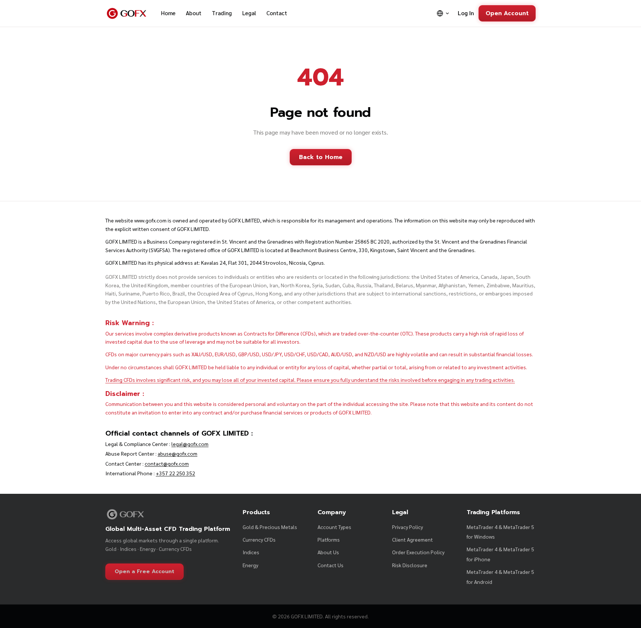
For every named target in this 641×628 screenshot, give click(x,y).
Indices (251, 552)
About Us (328, 552)
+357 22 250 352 (175, 473)
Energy (250, 565)
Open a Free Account (144, 571)
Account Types (334, 526)
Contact (276, 13)
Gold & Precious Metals (270, 526)
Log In (466, 13)
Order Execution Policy (418, 552)
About (193, 13)
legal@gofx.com (189, 443)
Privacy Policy (407, 526)
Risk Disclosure (409, 565)
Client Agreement (412, 539)
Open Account (507, 13)
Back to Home (320, 157)
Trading (222, 13)
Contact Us (330, 565)
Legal (249, 13)
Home (168, 13)
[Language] (443, 13)
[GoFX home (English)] (126, 13)
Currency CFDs (259, 539)
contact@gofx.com (167, 463)
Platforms (329, 539)
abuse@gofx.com (177, 453)
